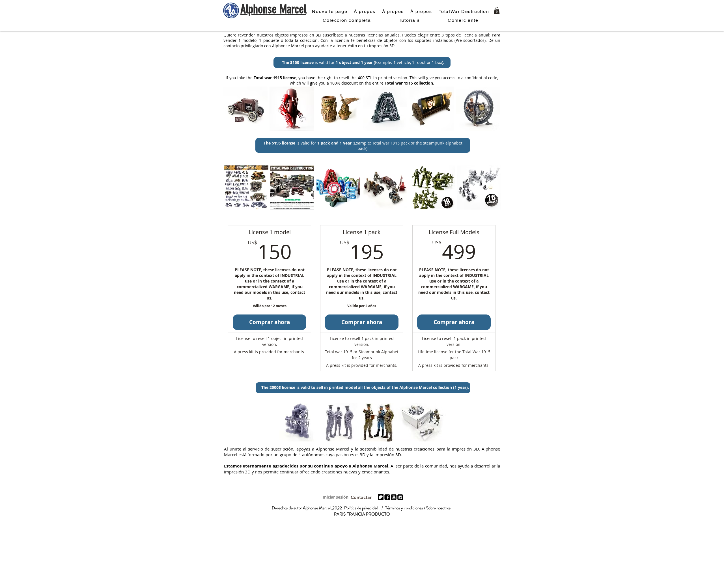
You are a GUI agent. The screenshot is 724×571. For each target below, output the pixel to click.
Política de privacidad (361, 508)
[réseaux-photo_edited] (387, 497)
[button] (497, 10)
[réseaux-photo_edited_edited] (400, 497)
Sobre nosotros (438, 508)
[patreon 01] (380, 497)
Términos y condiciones (404, 508)
